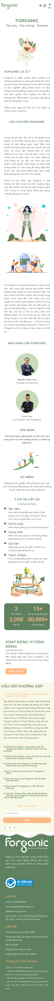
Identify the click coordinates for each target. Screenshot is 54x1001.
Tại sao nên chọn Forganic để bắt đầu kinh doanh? (26, 779)
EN (49, 7)
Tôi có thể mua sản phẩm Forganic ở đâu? (25, 772)
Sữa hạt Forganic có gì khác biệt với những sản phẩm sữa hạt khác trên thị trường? (25, 749)
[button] (27, 695)
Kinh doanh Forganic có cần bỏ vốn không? (25, 787)
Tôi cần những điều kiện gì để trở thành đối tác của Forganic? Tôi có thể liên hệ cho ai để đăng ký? (25, 795)
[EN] (50, 4)
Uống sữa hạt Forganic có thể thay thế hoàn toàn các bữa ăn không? (26, 764)
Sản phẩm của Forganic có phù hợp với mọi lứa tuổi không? (26, 695)
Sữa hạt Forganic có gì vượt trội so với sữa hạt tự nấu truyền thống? (28, 757)
